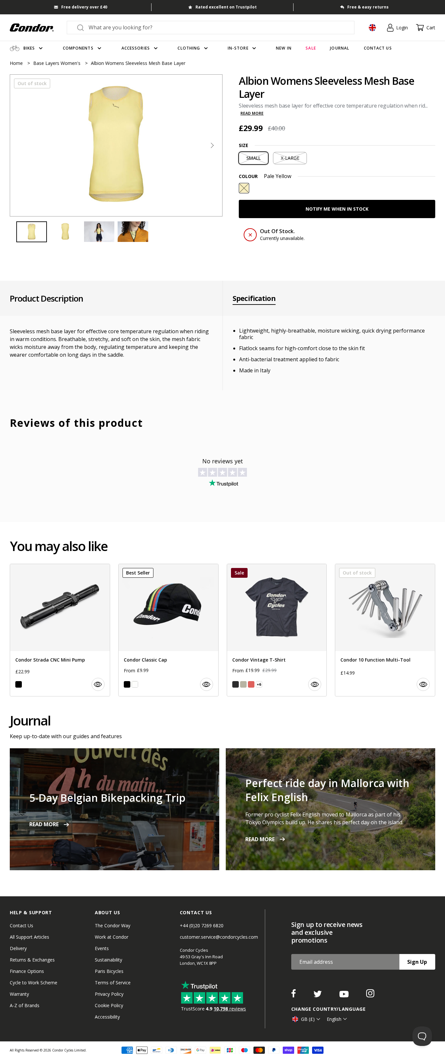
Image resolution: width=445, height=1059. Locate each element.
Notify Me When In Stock (337, 209)
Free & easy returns (368, 7)
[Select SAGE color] (243, 684)
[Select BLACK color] (18, 684)
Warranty (19, 994)
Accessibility (107, 1017)
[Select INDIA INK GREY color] (235, 684)
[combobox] (216, 27)
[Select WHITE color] (135, 684)
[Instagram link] (370, 995)
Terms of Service (113, 982)
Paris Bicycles (109, 971)
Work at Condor (111, 937)
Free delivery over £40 (84, 7)
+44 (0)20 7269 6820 (201, 925)
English (334, 1019)
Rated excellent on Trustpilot (226, 7)
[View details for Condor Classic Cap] (168, 630)
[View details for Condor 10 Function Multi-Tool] (385, 630)
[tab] (116, 145)
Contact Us (21, 925)
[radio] (253, 158)
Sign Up (417, 961)
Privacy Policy (109, 994)
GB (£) (308, 1019)
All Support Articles (29, 937)
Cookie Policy (109, 1005)
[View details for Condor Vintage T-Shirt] (277, 630)
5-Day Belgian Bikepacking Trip (107, 798)
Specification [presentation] (254, 298)
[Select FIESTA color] (251, 684)
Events (102, 948)
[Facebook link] (294, 995)
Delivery (18, 948)
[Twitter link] (318, 995)
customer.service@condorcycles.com (219, 937)
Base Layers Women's (57, 63)
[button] (212, 145)
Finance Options (27, 971)
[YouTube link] (344, 995)
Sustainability (108, 960)
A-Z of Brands (24, 1005)
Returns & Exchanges (32, 960)
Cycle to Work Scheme (33, 982)
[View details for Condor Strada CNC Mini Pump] (60, 630)
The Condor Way (112, 925)
